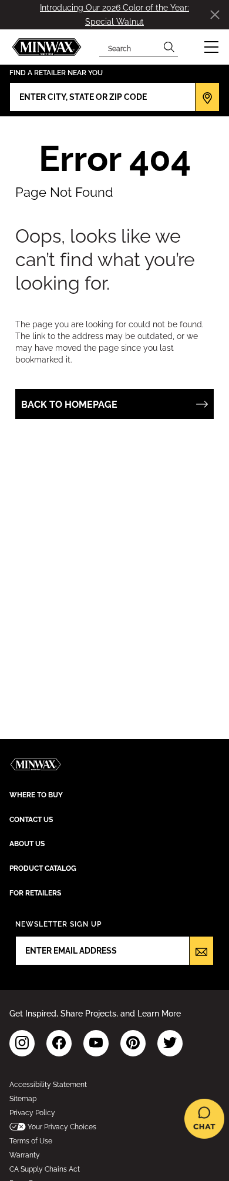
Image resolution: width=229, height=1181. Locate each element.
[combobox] (129, 47)
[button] (211, 47)
